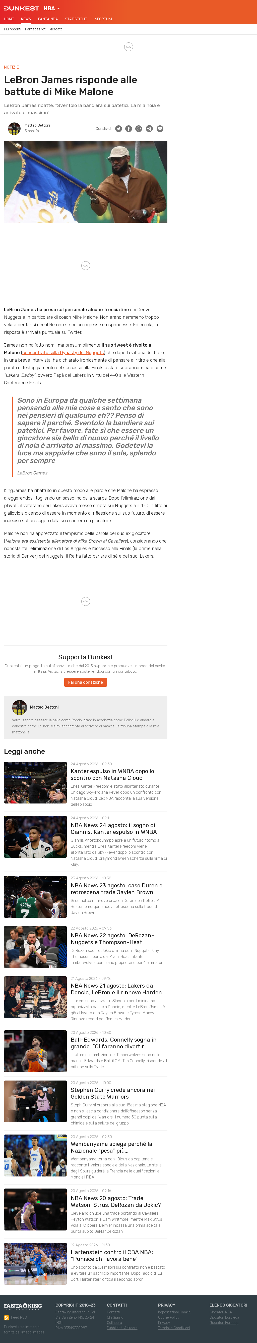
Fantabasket (35, 29)
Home (9, 19)
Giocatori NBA (221, 1312)
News (26, 19)
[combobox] (51, 8)
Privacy (164, 1323)
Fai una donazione (85, 682)
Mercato (55, 29)
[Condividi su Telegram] (149, 129)
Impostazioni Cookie (174, 1312)
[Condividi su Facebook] (128, 128)
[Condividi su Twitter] (118, 128)
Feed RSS (19, 1317)
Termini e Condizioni (174, 1328)
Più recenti (12, 29)
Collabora (114, 1323)
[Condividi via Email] (160, 128)
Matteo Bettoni (37, 125)
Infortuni (103, 19)
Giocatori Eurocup (224, 1323)
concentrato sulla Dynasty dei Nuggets (63, 352)
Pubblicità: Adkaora (122, 1328)
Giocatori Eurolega (224, 1317)
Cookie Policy (168, 1317)
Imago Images (32, 1332)
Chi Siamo (115, 1317)
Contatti (113, 1312)
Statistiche (76, 19)
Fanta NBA (48, 19)
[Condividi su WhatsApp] (138, 128)
